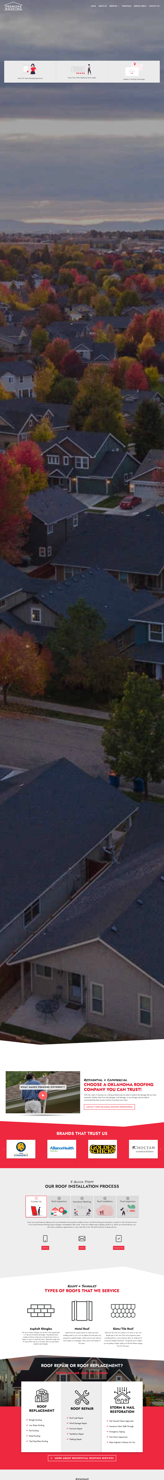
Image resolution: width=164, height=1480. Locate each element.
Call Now (45, 1248)
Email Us (82, 1248)
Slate (106, 1333)
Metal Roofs (69, 1333)
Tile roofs (114, 1333)
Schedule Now (118, 1248)
